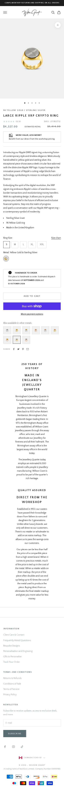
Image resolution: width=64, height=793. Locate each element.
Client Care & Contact (13, 635)
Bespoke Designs (11, 645)
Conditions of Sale (12, 683)
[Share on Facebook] (13, 349)
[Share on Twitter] (18, 349)
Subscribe (14, 733)
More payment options (32, 314)
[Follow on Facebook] (5, 746)
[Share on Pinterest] (23, 349)
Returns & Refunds (12, 678)
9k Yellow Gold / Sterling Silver (24, 110)
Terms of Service (11, 689)
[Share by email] (27, 349)
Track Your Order (11, 662)
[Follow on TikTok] (22, 746)
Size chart (56, 238)
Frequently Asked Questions (17, 640)
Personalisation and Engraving (17, 651)
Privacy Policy (10, 694)
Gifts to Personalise (12, 656)
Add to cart (32, 296)
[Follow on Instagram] (13, 746)
